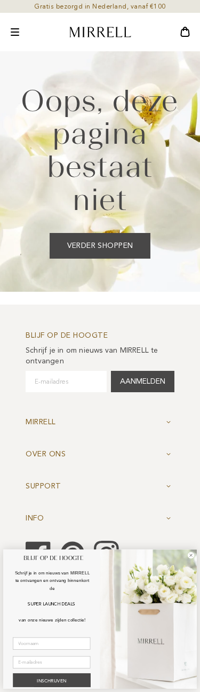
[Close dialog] (191, 555)
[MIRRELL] (100, 32)
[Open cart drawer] (185, 32)
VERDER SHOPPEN (100, 245)
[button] (15, 32)
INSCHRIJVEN (51, 681)
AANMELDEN (142, 381)
